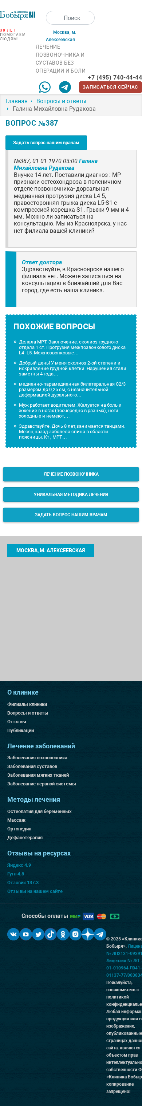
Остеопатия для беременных (39, 811)
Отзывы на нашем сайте (35, 891)
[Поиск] (53, 18)
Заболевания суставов (32, 766)
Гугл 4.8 (15, 874)
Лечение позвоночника (71, 474)
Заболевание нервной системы (41, 783)
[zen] (88, 934)
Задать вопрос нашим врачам (46, 142)
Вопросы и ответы (27, 713)
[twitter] (38, 934)
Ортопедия (19, 828)
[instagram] (75, 934)
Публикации (20, 730)
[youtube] (26, 934)
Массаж (16, 820)
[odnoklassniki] (63, 934)
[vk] (13, 934)
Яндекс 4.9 (19, 865)
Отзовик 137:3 (23, 882)
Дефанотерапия (25, 837)
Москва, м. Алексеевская (50, 550)
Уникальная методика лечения (71, 494)
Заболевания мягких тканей (38, 775)
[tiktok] (50, 934)
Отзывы (16, 721)
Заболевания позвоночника (37, 757)
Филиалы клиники (27, 704)
